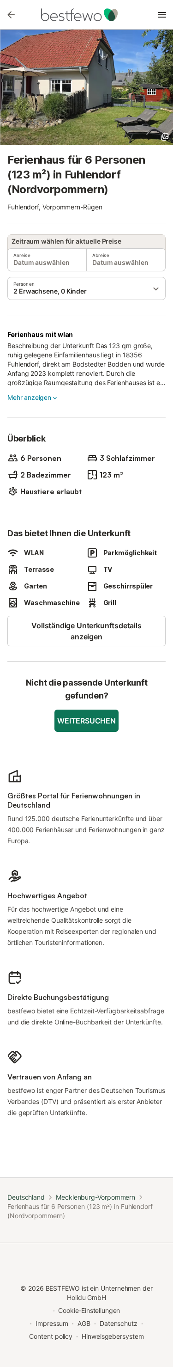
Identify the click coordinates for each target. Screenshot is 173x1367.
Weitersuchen (86, 720)
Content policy (50, 1336)
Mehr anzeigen (29, 397)
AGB (84, 1323)
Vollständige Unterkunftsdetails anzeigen (86, 631)
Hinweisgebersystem (113, 1336)
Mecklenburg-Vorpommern (95, 1197)
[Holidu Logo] (86, 14)
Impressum (52, 1323)
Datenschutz (118, 1323)
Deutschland (26, 1197)
